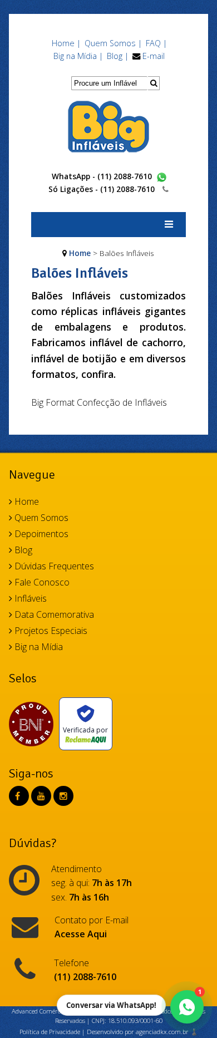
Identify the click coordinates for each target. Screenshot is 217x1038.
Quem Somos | (113, 43)
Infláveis (29, 598)
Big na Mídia (37, 647)
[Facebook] (17, 796)
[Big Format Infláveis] (108, 126)
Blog (22, 550)
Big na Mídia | (78, 56)
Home (80, 253)
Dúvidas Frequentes (53, 566)
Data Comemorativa (53, 614)
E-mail (153, 56)
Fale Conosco (41, 582)
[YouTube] (41, 796)
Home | (66, 43)
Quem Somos (40, 517)
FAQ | (156, 43)
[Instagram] (63, 796)
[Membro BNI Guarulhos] (34, 724)
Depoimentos (40, 534)
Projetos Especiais (49, 630)
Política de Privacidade (49, 1031)
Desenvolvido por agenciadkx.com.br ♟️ (142, 1031)
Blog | (118, 56)
